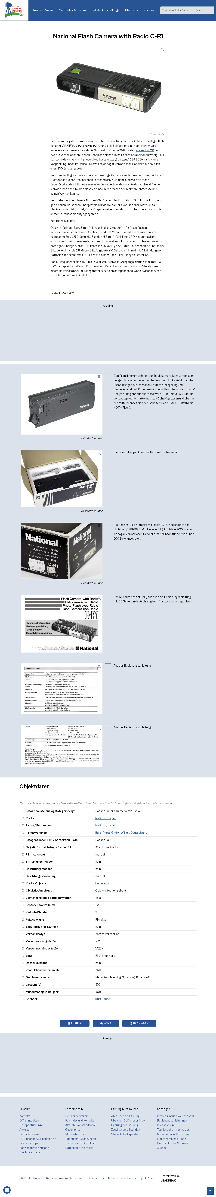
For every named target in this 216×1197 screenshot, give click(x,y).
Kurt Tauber (103, 999)
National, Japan (105, 818)
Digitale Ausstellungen (105, 10)
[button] (7, 1190)
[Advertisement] (108, 336)
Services (148, 10)
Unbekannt (102, 883)
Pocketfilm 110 (145, 150)
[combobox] (187, 10)
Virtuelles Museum (72, 10)
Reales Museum (44, 10)
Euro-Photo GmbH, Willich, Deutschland (121, 832)
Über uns (131, 10)
